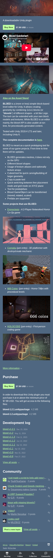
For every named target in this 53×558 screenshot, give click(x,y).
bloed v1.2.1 (9, 429)
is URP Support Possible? (21, 494)
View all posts (10, 462)
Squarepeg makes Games (24, 489)
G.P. (13, 498)
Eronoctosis (13, 209)
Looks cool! (13, 519)
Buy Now (8, 27)
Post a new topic (12, 529)
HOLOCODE (13, 326)
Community (45, 556)
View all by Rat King (16, 545)
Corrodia (11, 248)
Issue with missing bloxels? (21, 502)
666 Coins (12, 288)
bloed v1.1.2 (9, 441)
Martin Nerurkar (18, 514)
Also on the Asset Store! (16, 98)
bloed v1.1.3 (9, 437)
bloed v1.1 (8, 448)
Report (28, 545)
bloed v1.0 (8, 452)
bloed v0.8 (8, 456)
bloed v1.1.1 (9, 445)
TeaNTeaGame (18, 481)
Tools (5, 548)
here (39, 140)
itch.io (5, 545)
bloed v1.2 (8, 433)
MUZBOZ (15, 522)
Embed (35, 545)
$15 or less (12, 548)
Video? (11, 511)
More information (11, 368)
